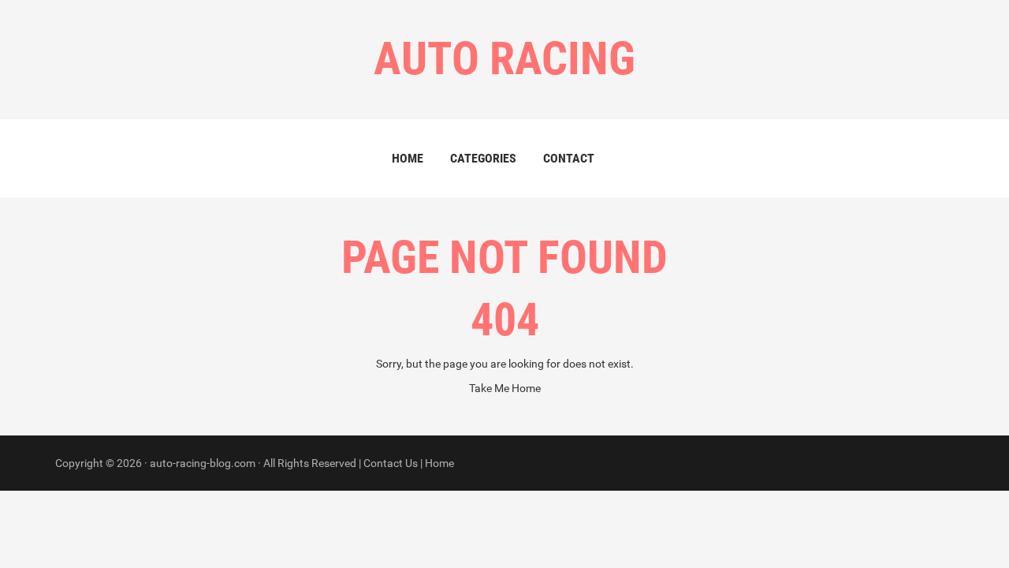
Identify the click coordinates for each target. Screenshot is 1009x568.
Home (407, 158)
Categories (483, 158)
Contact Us (390, 463)
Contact (568, 158)
